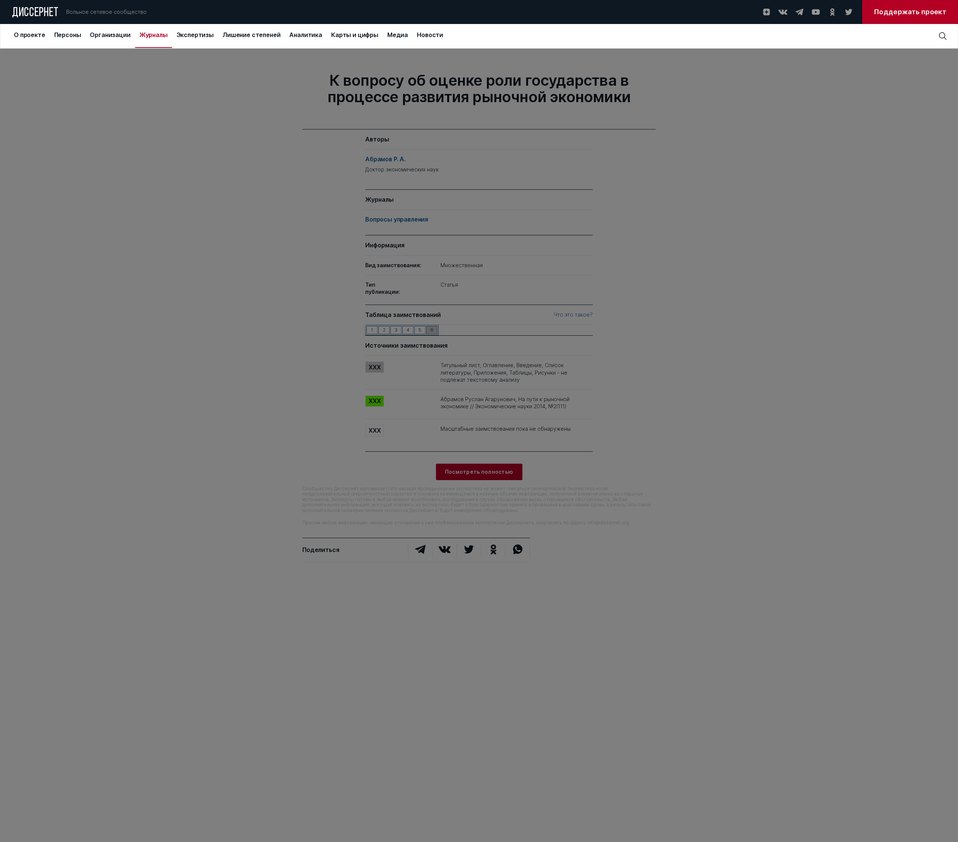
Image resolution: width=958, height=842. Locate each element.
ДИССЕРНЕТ (35, 13)
